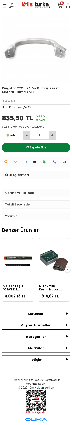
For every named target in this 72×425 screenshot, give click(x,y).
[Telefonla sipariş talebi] (55, 161)
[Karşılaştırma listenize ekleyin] (35, 161)
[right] (67, 270)
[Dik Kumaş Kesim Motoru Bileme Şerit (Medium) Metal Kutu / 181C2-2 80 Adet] (54, 260)
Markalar (36, 348)
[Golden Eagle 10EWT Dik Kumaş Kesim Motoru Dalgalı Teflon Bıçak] (18, 260)
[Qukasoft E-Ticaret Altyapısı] (36, 420)
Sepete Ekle (38, 147)
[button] (7, 50)
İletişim (36, 359)
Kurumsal (36, 314)
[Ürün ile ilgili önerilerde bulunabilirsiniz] (65, 161)
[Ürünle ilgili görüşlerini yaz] (26, 161)
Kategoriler (36, 336)
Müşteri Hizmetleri (36, 325)
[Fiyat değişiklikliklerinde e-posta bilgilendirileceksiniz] (46, 161)
